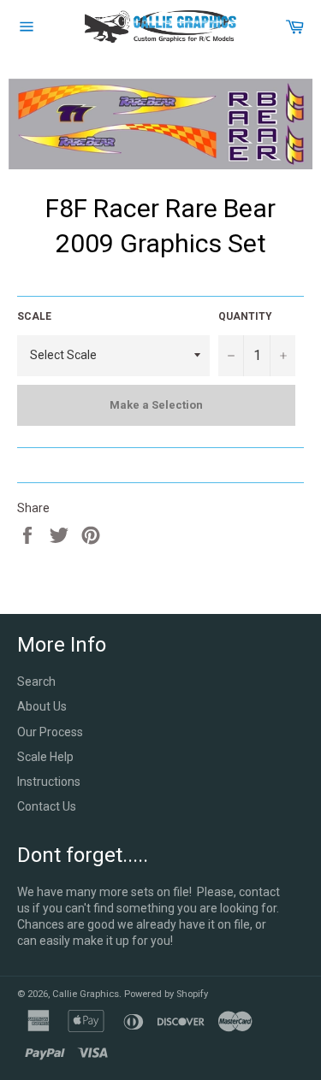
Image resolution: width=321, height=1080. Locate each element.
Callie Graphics (85, 994)
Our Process (50, 732)
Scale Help (45, 757)
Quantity (245, 316)
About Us (42, 706)
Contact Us (46, 806)
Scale (34, 316)
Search (36, 681)
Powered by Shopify (166, 994)
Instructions (48, 781)
